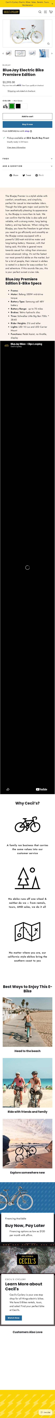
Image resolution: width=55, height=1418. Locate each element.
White (24, 106)
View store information (16, 147)
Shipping (11, 91)
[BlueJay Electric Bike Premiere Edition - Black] (10, 1373)
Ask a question (12, 166)
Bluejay (7, 65)
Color (12, 100)
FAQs (6, 158)
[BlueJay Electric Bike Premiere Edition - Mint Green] (7, 1373)
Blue (5, 106)
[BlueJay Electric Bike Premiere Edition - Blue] (4, 1373)
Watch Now (13, 1318)
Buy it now (27, 124)
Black (18, 106)
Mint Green (11, 106)
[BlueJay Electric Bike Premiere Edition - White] (13, 1373)
